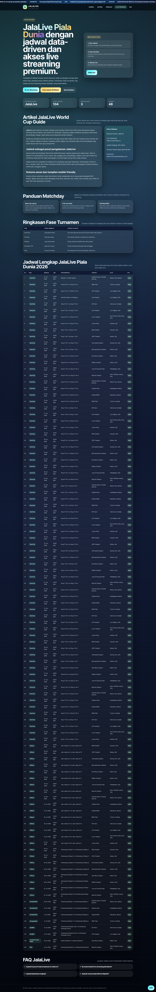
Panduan (109, 7)
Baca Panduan (69, 90)
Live (129, 278)
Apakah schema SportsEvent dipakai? (95, 974)
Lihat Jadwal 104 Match (50, 90)
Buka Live (91, 72)
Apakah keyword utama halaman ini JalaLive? (42, 967)
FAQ (130, 7)
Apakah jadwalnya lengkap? (36, 974)
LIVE (151, 988)
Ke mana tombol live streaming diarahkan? (97, 967)
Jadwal (91, 7)
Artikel (100, 7)
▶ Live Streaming (31, 90)
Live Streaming (120, 7)
